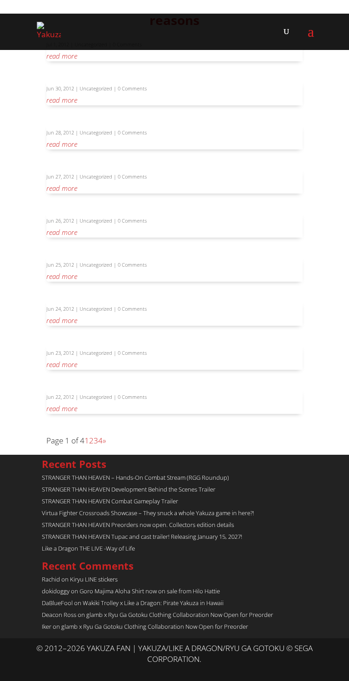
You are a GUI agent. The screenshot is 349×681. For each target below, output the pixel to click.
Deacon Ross (59, 615)
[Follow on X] (165, 670)
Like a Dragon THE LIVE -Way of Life (88, 548)
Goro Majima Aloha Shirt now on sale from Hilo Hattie (150, 591)
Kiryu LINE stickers (94, 579)
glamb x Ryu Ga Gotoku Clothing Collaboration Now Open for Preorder (179, 615)
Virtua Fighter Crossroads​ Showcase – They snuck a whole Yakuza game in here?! (148, 513)
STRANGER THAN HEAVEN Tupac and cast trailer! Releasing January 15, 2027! (142, 536)
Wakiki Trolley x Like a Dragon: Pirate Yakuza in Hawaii (153, 603)
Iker (46, 626)
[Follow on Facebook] (183, 670)
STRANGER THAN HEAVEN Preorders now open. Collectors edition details (138, 525)
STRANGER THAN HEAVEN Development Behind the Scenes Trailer (128, 489)
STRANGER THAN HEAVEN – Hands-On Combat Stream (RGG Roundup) (135, 477)
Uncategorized (96, 88)
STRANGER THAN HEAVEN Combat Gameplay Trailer (110, 501)
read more (61, 55)
